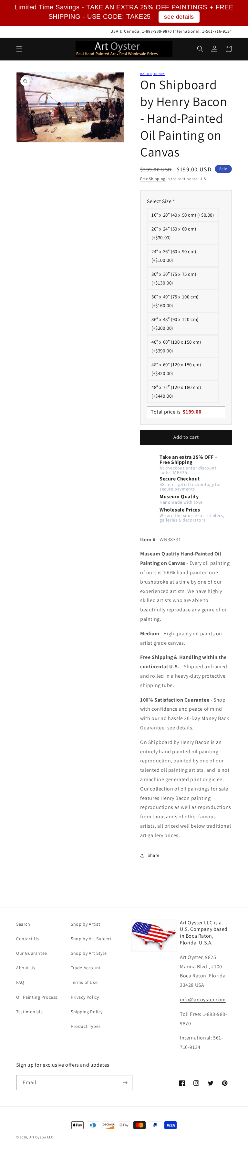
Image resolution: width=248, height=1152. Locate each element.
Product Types (86, 1026)
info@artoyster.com (203, 999)
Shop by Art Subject (91, 939)
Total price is (176, 411)
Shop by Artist (85, 924)
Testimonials (29, 1012)
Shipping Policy (87, 1012)
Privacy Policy (85, 997)
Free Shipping (152, 178)
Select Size (161, 201)
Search (23, 924)
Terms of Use (84, 982)
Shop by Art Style (89, 953)
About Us (26, 968)
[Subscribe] (125, 1082)
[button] (19, 49)
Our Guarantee (31, 953)
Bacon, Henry (152, 74)
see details (179, 17)
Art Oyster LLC (41, 1137)
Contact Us (27, 939)
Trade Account (86, 968)
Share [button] (154, 855)
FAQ (20, 982)
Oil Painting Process (36, 997)
